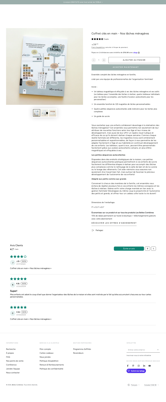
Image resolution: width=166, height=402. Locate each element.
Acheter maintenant (126, 67)
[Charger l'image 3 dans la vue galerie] (52, 113)
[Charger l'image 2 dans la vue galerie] (44, 113)
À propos (10, 353)
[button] (98, 39)
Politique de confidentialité (51, 369)
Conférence (11, 365)
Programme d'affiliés (82, 349)
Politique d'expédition (49, 361)
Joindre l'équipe (13, 369)
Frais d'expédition (98, 47)
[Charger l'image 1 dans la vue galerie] (36, 113)
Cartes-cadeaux (46, 353)
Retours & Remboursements (52, 365)
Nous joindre (45, 357)
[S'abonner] (158, 349)
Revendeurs (78, 353)
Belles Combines (17, 385)
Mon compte (45, 349)
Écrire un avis (129, 248)
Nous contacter (13, 372)
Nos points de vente (14, 361)
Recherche (11, 349)
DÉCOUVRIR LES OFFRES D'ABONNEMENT (114, 223)
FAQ (8, 357)
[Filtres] (147, 249)
